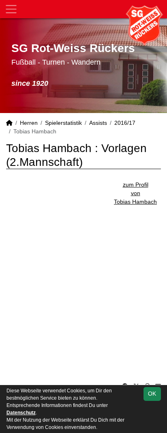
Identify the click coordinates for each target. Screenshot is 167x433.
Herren (29, 123)
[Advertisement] (83, 290)
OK (152, 393)
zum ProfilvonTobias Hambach (135, 193)
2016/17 (124, 123)
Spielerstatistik (63, 123)
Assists (98, 123)
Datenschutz (21, 413)
